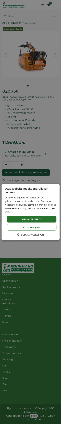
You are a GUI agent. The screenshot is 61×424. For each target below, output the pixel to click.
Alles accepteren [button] (32, 219)
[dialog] (31, 212)
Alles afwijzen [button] (31, 227)
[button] (30, 234)
